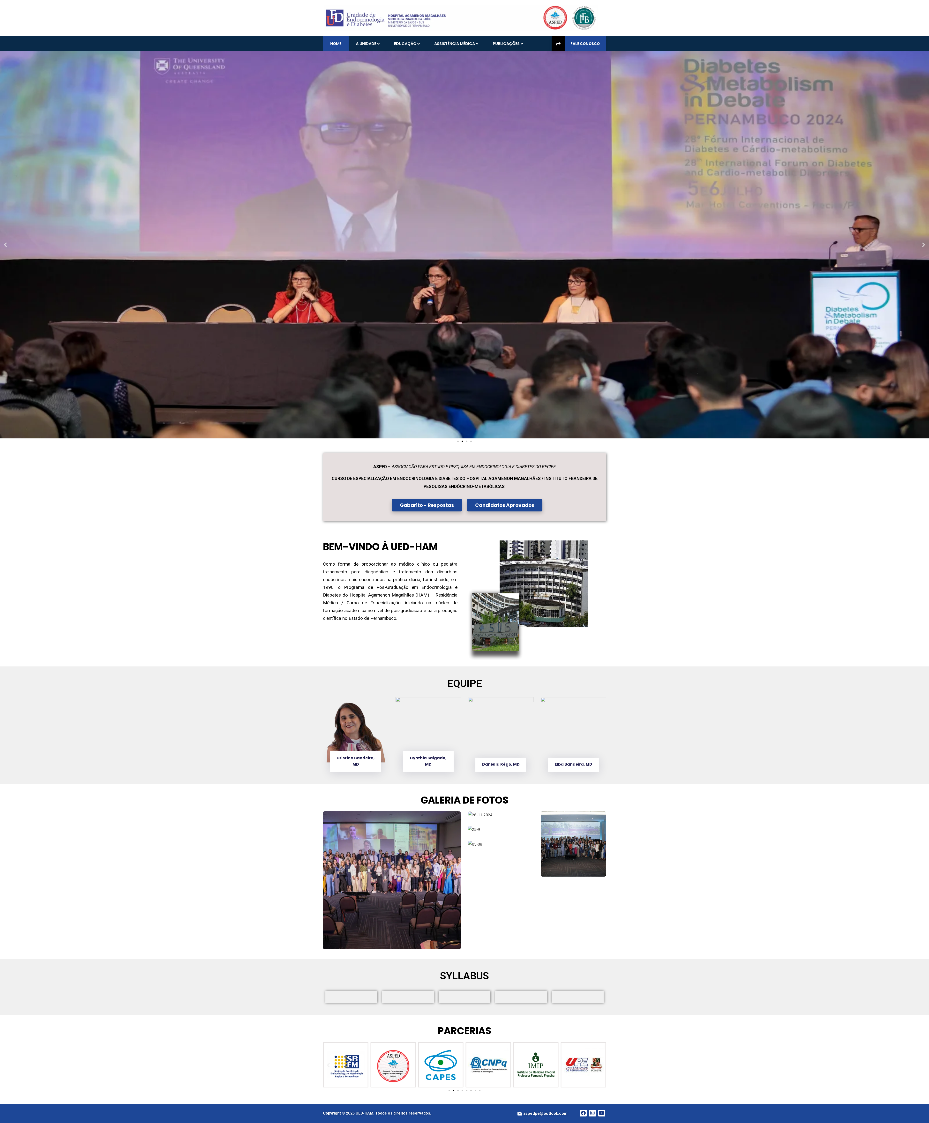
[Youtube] (601, 1113)
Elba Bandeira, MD (501, 764)
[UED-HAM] (461, 17)
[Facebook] (583, 1113)
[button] (5, 245)
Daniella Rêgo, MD (428, 764)
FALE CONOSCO (585, 43)
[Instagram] (592, 1113)
